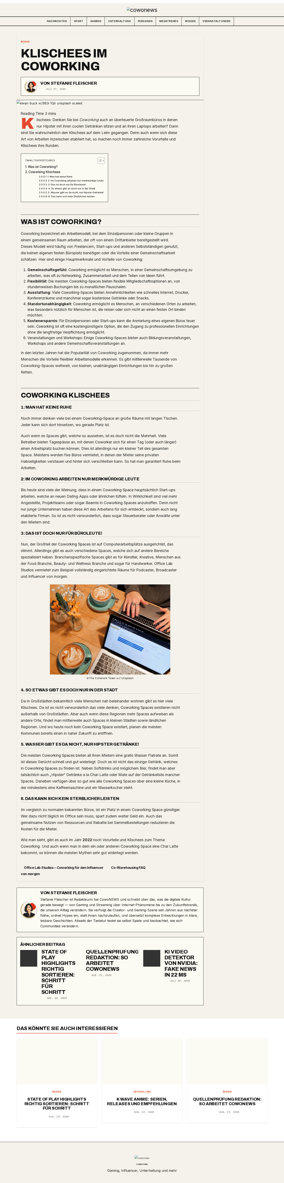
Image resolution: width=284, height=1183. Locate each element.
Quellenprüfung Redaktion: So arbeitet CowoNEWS (112, 960)
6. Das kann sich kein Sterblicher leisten (71, 196)
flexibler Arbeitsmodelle (80, 359)
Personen (145, 21)
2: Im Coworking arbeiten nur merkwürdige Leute (76, 180)
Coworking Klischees (44, 172)
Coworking (132, 259)
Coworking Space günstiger (155, 809)
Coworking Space (118, 490)
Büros (180, 321)
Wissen (190, 21)
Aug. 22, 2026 (144, 1112)
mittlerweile (142, 359)
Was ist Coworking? (43, 167)
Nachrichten (57, 21)
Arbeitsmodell (78, 233)
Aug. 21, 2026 (101, 975)
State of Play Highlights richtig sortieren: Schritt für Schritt (58, 972)
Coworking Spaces (120, 503)
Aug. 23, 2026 (57, 998)
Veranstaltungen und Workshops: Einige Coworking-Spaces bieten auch (87, 338)
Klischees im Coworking (64, 60)
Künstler (130, 557)
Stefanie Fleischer (74, 83)
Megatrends (168, 21)
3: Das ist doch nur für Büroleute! (67, 184)
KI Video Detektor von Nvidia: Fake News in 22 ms (181, 963)
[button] (264, 21)
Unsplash (127, 678)
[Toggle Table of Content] (99, 160)
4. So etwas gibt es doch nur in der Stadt (71, 188)
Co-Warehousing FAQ (128, 868)
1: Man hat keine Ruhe (59, 176)
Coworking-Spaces (85, 281)
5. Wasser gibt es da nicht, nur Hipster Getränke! (76, 192)
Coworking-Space (98, 418)
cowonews (142, 1164)
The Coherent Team (102, 678)
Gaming (95, 21)
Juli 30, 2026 (180, 980)
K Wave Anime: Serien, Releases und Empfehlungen (142, 1101)
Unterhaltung (119, 21)
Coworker (103, 442)
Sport (78, 21)
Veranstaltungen (216, 21)
